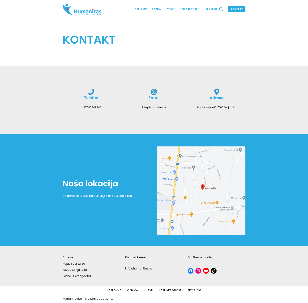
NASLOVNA (141, 9)
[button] (162, 9)
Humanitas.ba (72, 299)
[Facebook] (190, 271)
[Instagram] (198, 271)
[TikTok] (214, 271)
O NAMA (132, 290)
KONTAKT (237, 9)
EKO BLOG (211, 9)
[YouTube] (206, 271)
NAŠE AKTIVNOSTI (170, 290)
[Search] (221, 9)
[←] (83, 9)
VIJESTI (171, 9)
